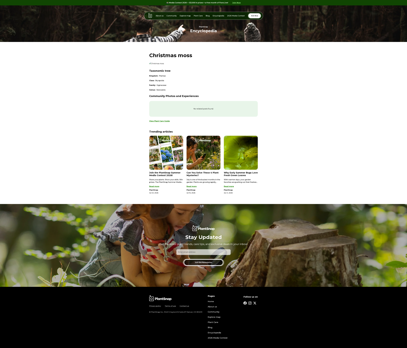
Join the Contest (203, 197)
